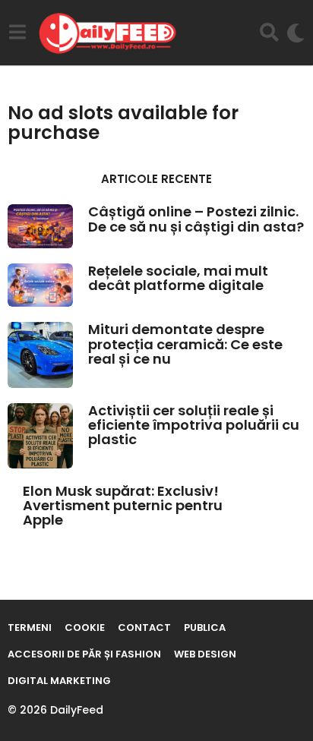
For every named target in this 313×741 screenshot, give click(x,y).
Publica (205, 627)
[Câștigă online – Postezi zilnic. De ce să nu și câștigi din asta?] (40, 226)
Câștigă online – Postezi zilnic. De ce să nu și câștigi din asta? (196, 218)
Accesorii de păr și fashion (84, 654)
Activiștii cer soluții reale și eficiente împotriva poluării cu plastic (193, 425)
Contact (144, 627)
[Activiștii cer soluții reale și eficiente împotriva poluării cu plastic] (40, 435)
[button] (17, 32)
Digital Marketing (59, 680)
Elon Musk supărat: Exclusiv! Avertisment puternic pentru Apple (123, 505)
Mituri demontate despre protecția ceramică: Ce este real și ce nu (185, 344)
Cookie (85, 627)
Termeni (30, 627)
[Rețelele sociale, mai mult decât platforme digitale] (40, 285)
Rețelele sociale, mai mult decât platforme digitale (178, 278)
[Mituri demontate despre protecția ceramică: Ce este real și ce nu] (40, 354)
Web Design (205, 654)
